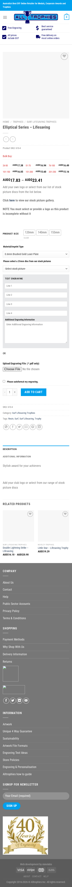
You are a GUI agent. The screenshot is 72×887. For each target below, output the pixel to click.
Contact (7, 589)
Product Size (11, 233)
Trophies (18, 121)
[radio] (29, 232)
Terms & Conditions (14, 618)
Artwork (7, 724)
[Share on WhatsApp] (6, 427)
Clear (26, 238)
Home (6, 121)
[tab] (36, 449)
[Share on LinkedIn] (39, 427)
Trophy (38, 418)
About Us (8, 582)
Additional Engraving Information (20, 319)
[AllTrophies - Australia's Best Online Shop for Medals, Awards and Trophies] (36, 17)
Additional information (17, 456)
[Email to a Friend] (26, 427)
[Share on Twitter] (19, 427)
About (26, 876)
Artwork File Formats (15, 745)
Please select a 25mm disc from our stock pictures (27, 261)
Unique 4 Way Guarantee (17, 731)
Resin (10, 418)
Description (10, 449)
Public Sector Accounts (16, 604)
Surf (16, 418)
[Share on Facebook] (13, 427)
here (12, 200)
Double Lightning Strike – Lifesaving (15, 549)
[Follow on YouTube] (26, 701)
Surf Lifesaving (27, 418)
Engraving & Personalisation (19, 767)
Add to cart (33, 392)
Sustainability (11, 738)
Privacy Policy (11, 611)
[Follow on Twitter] (13, 701)
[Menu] (5, 17)
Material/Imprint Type (13, 246)
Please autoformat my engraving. (22, 381)
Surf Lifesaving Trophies (41, 121)
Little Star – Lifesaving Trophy (53, 547)
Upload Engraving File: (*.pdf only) (21, 363)
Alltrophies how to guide (17, 774)
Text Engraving (14, 279)
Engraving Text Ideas (15, 753)
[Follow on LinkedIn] (19, 701)
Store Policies (11, 760)
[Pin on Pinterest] (33, 427)
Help (5, 597)
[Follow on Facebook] (6, 701)
